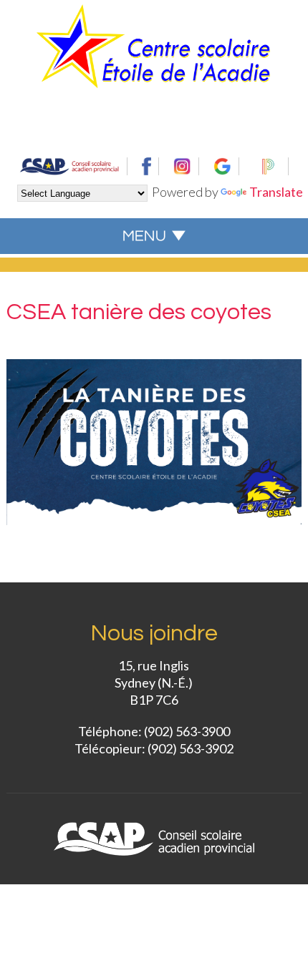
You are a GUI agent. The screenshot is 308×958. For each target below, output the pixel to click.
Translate (276, 192)
